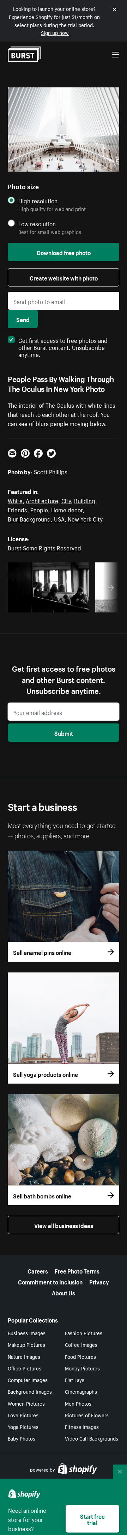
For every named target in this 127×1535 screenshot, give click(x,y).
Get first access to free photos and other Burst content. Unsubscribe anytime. (63, 346)
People (39, 509)
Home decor (67, 509)
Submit (63, 732)
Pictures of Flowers (87, 1415)
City (66, 500)
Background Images (30, 1391)
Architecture (42, 500)
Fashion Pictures (83, 1333)
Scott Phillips (50, 471)
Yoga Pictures (23, 1426)
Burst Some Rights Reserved (44, 547)
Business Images (27, 1333)
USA (59, 518)
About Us (63, 1292)
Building (84, 500)
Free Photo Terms (77, 1270)
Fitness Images (82, 1426)
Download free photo (64, 252)
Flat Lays (74, 1379)
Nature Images (24, 1356)
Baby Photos (21, 1438)
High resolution (38, 201)
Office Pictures (24, 1368)
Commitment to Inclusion (50, 1281)
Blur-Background (29, 518)
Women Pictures (26, 1403)
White (15, 500)
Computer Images (28, 1379)
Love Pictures (23, 1415)
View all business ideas (63, 1224)
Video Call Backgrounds (91, 1438)
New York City (85, 518)
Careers (38, 1270)
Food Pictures (80, 1356)
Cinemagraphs (81, 1391)
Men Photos (78, 1403)
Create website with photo (64, 277)
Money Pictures (82, 1368)
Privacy (99, 1281)
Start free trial (92, 1519)
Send (23, 318)
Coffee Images (81, 1344)
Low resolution (37, 224)
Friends (17, 509)
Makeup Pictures (26, 1344)
